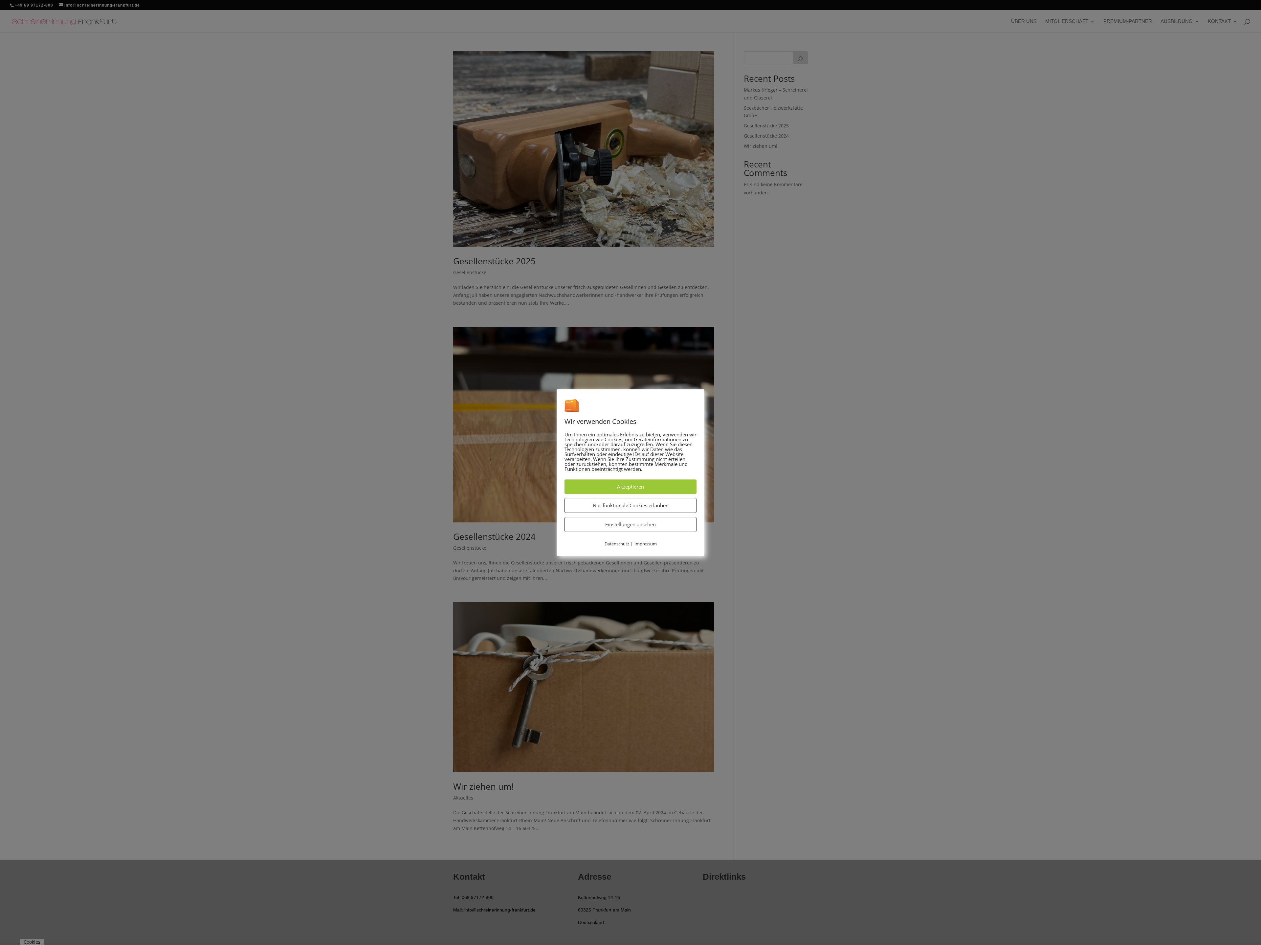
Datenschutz (617, 544)
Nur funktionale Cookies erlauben (631, 505)
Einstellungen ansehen (630, 524)
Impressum (645, 544)
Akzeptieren (630, 486)
